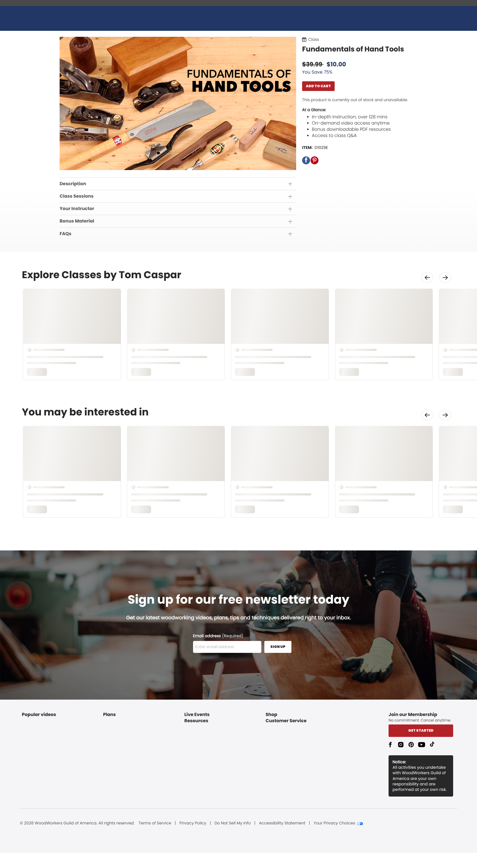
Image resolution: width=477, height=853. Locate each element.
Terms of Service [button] (155, 823)
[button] (306, 160)
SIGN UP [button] (277, 646)
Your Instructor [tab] (77, 209)
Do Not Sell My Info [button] (233, 823)
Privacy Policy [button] (192, 823)
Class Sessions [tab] (76, 196)
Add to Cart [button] (318, 86)
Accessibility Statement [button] (282, 823)
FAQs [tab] (65, 234)
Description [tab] (73, 184)
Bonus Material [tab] (77, 221)
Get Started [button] (421, 730)
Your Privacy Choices (334, 823)
